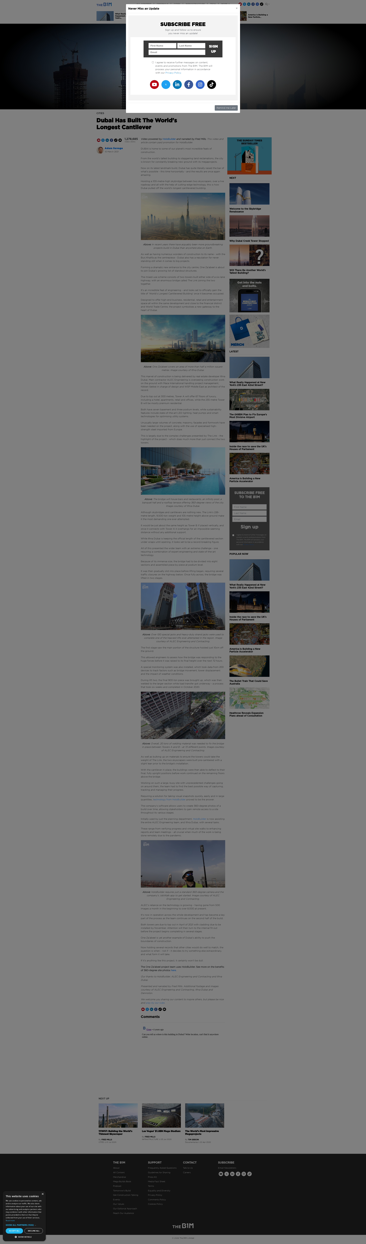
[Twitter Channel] (166, 84)
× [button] (42, 1194)
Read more (10, 1220)
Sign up (213, 49)
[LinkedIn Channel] (177, 84)
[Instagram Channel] (200, 84)
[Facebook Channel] (188, 84)
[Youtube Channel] (154, 84)
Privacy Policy (173, 73)
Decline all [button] (33, 1231)
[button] (24, 1224)
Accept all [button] (14, 1231)
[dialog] (24, 1216)
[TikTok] (211, 84)
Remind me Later (226, 108)
